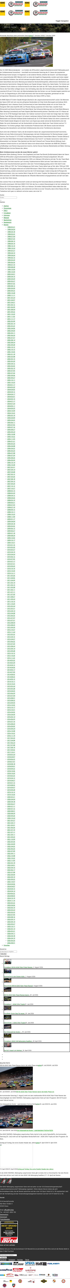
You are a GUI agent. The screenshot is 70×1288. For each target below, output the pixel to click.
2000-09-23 (11, 291)
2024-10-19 (11, 898)
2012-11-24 (11, 632)
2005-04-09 (11, 418)
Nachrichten (7, 220)
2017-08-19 (11, 747)
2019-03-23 (11, 776)
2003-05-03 (11, 366)
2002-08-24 (11, 342)
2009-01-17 (11, 519)
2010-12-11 (11, 573)
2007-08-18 (11, 479)
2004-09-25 (11, 408)
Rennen (6, 225)
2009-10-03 (11, 538)
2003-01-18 (11, 354)
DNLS (5, 210)
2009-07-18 (11, 533)
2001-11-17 (11, 319)
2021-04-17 (11, 823)
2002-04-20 (11, 331)
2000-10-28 (11, 293)
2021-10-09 (11, 839)
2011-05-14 (11, 583)
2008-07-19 (11, 507)
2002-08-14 (11, 340)
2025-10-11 (11, 926)
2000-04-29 (11, 279)
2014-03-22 (11, 660)
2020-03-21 (11, 797)
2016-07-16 (11, 721)
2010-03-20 (11, 547)
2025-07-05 (11, 915)
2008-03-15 (11, 491)
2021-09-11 (11, 835)
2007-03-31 (11, 467)
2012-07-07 (11, 618)
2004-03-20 (11, 387)
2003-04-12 (11, 364)
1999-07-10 (11, 265)
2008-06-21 (11, 502)
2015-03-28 (11, 689)
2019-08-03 (11, 785)
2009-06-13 (11, 528)
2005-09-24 (11, 432)
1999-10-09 (11, 269)
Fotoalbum (7, 213)
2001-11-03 (11, 316)
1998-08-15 (11, 241)
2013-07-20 (11, 644)
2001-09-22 (11, 312)
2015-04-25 (11, 691)
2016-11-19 (11, 736)
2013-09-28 (11, 651)
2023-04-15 (11, 867)
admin (31, 35)
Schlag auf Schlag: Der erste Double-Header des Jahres (35, 1169)
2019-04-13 (11, 778)
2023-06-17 (11, 870)
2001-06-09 (11, 307)
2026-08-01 (11, 943)
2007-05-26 (11, 477)
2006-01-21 (11, 441)
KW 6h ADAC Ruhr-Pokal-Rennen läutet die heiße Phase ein (35, 1092)
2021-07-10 (11, 830)
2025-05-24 (11, 910)
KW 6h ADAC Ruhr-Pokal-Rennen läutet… (17, 995)
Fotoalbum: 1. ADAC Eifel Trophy (14, 1004)
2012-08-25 (11, 625)
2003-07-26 (11, 373)
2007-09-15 (11, 481)
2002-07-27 (11, 338)
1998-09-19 (11, 243)
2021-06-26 (11, 827)
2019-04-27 (11, 780)
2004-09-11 (11, 406)
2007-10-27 (11, 488)
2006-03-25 (11, 444)
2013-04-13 (11, 637)
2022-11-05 (11, 860)
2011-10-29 (11, 604)
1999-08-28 (11, 267)
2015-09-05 (11, 703)
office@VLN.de (9, 1210)
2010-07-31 (11, 564)
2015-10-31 (11, 710)
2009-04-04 (11, 521)
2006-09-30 (11, 460)
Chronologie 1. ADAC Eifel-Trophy (14, 1023)
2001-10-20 (11, 314)
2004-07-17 (11, 401)
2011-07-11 (11, 592)
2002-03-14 (11, 324)
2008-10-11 (11, 512)
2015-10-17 (11, 707)
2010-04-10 (11, 552)
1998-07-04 (11, 236)
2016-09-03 (11, 726)
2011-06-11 (11, 590)
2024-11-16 (11, 900)
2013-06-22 (11, 641)
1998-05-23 (11, 234)
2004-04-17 (11, 394)
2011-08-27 (11, 597)
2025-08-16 (11, 917)
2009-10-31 (7, 27)
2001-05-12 (11, 305)
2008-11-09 (11, 517)
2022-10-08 (11, 856)
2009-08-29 (11, 535)
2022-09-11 (11, 853)
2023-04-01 (11, 865)
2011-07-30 (11, 594)
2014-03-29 (11, 663)
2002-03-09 (11, 321)
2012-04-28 (11, 613)
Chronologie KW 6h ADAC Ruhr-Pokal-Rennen (18, 986)
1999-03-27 (11, 251)
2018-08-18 (11, 764)
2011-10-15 (11, 601)
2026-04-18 (11, 936)
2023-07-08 (11, 872)
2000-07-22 (11, 283)
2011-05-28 (11, 587)
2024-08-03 (11, 896)
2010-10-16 (11, 568)
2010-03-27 (11, 550)
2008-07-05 (11, 505)
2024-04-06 (11, 884)
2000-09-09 (11, 288)
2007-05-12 (11, 474)
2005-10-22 (11, 437)
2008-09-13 (11, 510)
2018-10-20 (11, 773)
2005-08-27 (11, 429)
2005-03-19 (11, 415)
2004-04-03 (11, 389)
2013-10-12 (11, 653)
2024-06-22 (11, 893)
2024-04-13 (11, 889)
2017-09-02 (11, 750)
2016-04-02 (11, 712)
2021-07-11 (11, 832)
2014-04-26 (11, 667)
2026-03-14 (11, 929)
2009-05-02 (11, 526)
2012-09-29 (11, 627)
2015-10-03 (11, 705)
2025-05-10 (11, 908)
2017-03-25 (11, 738)
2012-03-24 (11, 606)
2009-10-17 (11, 540)
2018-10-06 (11, 771)
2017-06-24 (11, 743)
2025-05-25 (11, 912)
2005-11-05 (11, 439)
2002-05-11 (11, 333)
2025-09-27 (11, 924)
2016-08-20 (11, 724)
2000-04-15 (11, 276)
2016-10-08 (11, 731)
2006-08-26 (11, 458)
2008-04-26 (11, 498)
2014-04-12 (11, 665)
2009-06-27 (11, 531)
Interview (7, 215)
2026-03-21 (11, 931)
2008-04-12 (11, 495)
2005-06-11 (11, 422)
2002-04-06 (11, 328)
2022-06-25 (11, 849)
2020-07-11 (11, 806)
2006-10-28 (11, 465)
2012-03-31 (11, 608)
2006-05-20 (11, 451)
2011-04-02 (11, 578)
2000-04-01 (11, 274)
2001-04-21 (11, 302)
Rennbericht (7, 222)
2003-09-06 (11, 375)
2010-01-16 (11, 545)
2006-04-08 (11, 446)
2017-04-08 (11, 740)
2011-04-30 (11, 580)
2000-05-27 (11, 281)
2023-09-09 (11, 875)
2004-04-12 (11, 392)
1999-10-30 (11, 272)
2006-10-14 (11, 462)
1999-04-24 (11, 255)
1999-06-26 (11, 262)
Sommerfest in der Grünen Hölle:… (15, 976)
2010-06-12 (11, 557)
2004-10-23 (11, 413)
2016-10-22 (11, 733)
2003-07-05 (11, 371)
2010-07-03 (11, 559)
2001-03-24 (11, 298)
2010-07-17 (11, 561)
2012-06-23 (11, 616)
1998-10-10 (11, 246)
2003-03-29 (11, 361)
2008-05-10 (11, 500)
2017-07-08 (11, 745)
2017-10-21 (11, 752)
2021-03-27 (11, 820)
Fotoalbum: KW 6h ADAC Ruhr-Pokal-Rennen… (18, 967)
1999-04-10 (11, 253)
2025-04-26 (11, 905)
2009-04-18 (11, 524)
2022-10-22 (11, 858)
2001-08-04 (11, 309)
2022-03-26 (11, 842)
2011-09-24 (11, 599)
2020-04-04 (11, 799)
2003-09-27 (11, 378)
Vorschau (13, 27)
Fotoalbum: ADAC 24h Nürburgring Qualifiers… (18, 1041)
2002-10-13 (11, 349)
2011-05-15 (11, 585)
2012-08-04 (11, 623)
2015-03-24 (11, 686)
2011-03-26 (11, 575)
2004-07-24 (11, 404)
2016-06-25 (11, 719)
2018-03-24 (11, 754)
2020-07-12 (11, 809)
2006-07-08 (11, 453)
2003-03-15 (11, 359)
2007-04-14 (11, 470)
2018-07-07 (11, 762)
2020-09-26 (11, 816)
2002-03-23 (11, 326)
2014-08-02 (11, 674)
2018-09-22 (11, 769)
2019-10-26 (11, 794)
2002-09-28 (11, 345)
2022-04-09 (11, 844)
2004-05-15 (11, 399)
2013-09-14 (11, 648)
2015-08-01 (11, 698)
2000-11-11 (11, 295)
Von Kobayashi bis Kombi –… (13, 1032)
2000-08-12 (11, 286)
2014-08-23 (11, 677)
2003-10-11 (11, 380)
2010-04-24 (11, 554)
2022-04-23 (11, 846)
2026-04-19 (11, 938)
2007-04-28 (11, 472)
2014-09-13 (11, 679)
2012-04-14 (11, 611)
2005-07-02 (11, 425)
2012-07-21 (11, 620)
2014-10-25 (11, 684)
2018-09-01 (11, 766)
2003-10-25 (11, 382)
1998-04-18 (11, 232)
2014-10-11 (11, 681)
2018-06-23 (11, 759)
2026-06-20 (11, 940)
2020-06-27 (11, 804)
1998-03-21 (11, 227)
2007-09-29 (11, 484)
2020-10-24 (11, 818)
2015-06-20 (11, 693)
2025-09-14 (11, 922)
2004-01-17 (11, 385)
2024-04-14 (11, 891)
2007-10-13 (11, 486)
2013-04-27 (11, 639)
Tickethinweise (5, 1219)
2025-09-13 (11, 919)
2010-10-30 (11, 571)
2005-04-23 (11, 420)
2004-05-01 (11, 397)
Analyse (6, 206)
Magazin (6, 218)
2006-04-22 (11, 448)
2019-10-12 (11, 792)
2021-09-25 (11, 837)
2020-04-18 (11, 802)
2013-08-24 (11, 646)
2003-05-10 (11, 368)
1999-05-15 (11, 258)
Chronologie (7, 208)
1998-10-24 (11, 248)
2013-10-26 (11, 656)
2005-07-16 (11, 427)
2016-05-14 (11, 717)
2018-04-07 (11, 757)
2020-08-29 (11, 813)
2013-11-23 (11, 658)
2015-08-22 (11, 700)
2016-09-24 (11, 729)
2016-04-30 (11, 714)
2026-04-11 (11, 933)
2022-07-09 (11, 851)
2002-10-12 (11, 347)
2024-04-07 (11, 886)
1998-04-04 (11, 229)
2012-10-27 (11, 630)
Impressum (3, 1217)
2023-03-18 (11, 863)
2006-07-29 (11, 455)
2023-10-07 (11, 882)
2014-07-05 (11, 672)
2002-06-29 (11, 335)
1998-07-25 (11, 239)
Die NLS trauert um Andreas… (13, 1050)
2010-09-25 (11, 566)
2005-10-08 (11, 434)
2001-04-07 (11, 300)
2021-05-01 (11, 825)
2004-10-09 (11, 411)
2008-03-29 (11, 493)
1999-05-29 (11, 260)
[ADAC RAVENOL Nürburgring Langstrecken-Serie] (24, 7)
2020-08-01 (11, 811)
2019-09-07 (11, 787)
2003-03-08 (11, 356)
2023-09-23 (11, 879)
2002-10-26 (11, 352)
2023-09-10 (11, 877)
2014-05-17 (11, 670)
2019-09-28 (11, 790)
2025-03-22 (11, 903)
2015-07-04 (11, 696)
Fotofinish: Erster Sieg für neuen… (14, 1013)
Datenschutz (4, 1214)
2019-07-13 (11, 783)
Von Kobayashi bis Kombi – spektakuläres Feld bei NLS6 (35, 1130)
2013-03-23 (11, 634)
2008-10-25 (11, 514)
